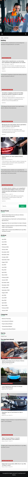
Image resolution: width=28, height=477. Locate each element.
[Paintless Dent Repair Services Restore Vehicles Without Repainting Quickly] (14, 350)
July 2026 (4, 239)
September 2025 (5, 259)
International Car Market (6, 153)
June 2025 (4, 267)
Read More (4, 71)
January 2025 (5, 280)
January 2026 (5, 249)
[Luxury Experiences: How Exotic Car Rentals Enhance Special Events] (14, 376)
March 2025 (4, 274)
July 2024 (4, 295)
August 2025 (5, 262)
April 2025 (4, 272)
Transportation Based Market (7, 89)
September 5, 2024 (9, 127)
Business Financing (6, 318)
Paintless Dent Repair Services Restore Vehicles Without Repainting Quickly (13, 215)
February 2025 (5, 277)
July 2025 (4, 264)
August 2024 (5, 292)
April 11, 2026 (8, 441)
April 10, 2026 (8, 466)
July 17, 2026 (8, 363)
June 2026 (4, 241)
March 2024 (4, 305)
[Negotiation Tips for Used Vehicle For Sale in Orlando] (14, 402)
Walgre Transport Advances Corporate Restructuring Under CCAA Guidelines (14, 226)
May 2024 (4, 300)
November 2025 (5, 254)
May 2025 (4, 269)
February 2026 (5, 247)
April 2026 (4, 244)
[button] (2, 34)
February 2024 (5, 307)
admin (4, 64)
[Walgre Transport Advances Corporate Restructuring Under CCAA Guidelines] (14, 427)
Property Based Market (7, 323)
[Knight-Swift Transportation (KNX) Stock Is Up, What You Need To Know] (14, 453)
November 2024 (5, 285)
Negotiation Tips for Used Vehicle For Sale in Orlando (14, 223)
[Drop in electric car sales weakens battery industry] (14, 146)
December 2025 (5, 252)
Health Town (4, 336)
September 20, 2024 (9, 96)
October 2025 (5, 257)
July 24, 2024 (8, 159)
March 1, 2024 (8, 194)
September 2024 (5, 290)
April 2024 (4, 302)
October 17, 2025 (9, 64)
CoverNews (20, 473)
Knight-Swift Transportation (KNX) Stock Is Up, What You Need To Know (14, 230)
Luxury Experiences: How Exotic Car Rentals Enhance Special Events (14, 219)
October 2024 (5, 287)
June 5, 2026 (8, 415)
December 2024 (5, 282)
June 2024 (4, 297)
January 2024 (5, 310)
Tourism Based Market (7, 326)
